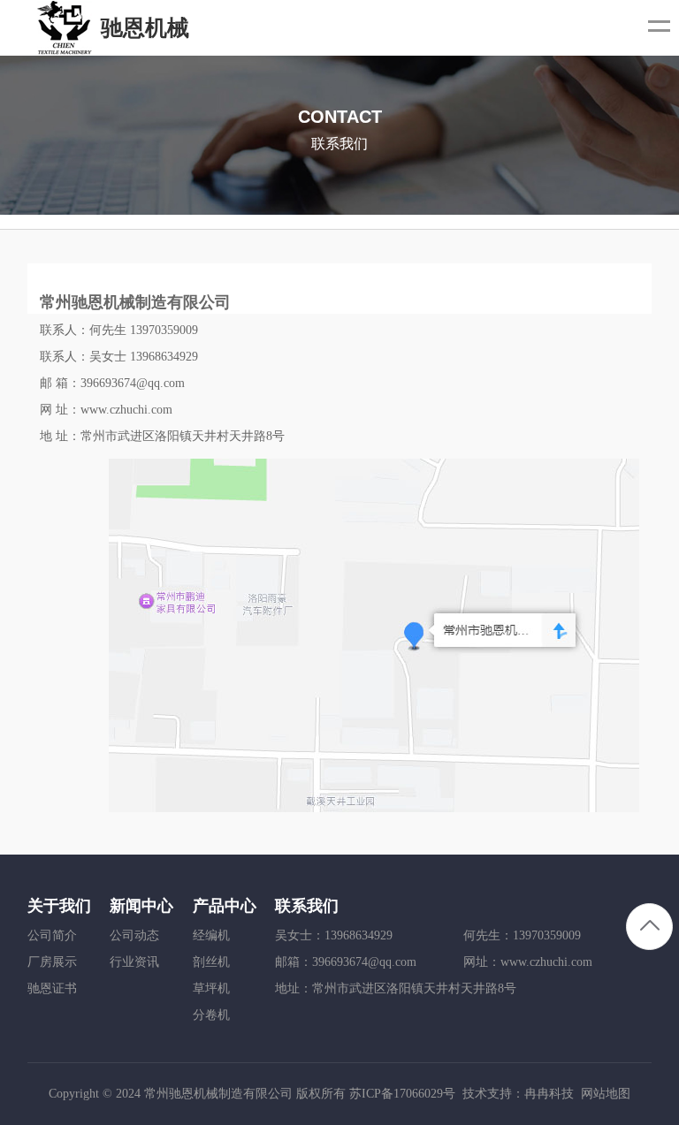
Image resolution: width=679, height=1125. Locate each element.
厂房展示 (52, 962)
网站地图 (605, 1093)
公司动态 (134, 935)
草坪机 (211, 988)
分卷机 (211, 1015)
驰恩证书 (52, 988)
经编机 (211, 935)
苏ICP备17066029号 (402, 1093)
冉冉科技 (549, 1093)
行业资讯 (134, 962)
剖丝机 (211, 962)
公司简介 (52, 935)
